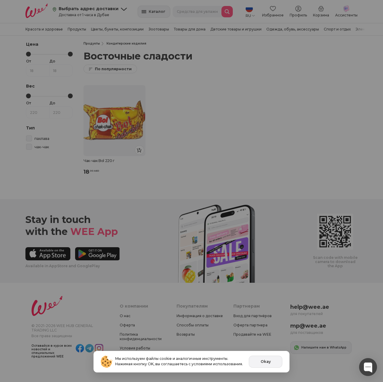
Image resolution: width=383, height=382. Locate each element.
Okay (266, 361)
